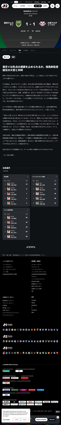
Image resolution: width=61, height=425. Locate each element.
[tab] (5, 50)
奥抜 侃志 (38, 31)
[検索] (57, 6)
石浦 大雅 (23, 31)
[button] (52, 6)
